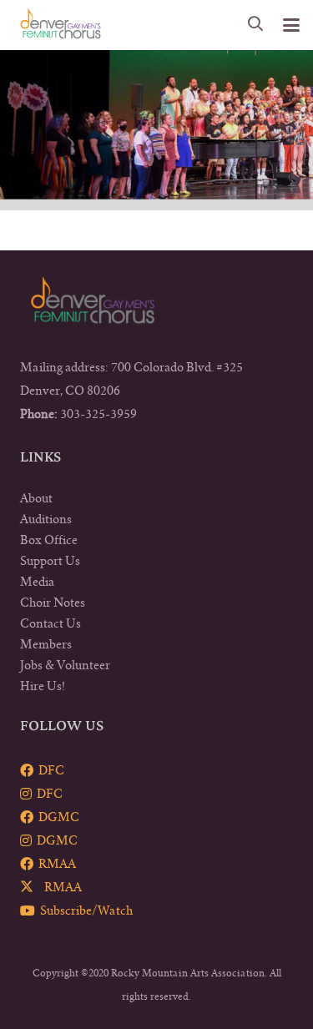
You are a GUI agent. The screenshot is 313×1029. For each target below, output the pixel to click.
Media (37, 581)
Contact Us (50, 623)
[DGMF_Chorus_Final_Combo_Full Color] (60, 25)
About (36, 498)
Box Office (49, 540)
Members (46, 644)
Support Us (50, 560)
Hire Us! (42, 686)
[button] (256, 25)
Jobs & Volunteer (65, 665)
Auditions (46, 519)
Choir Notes (52, 602)
